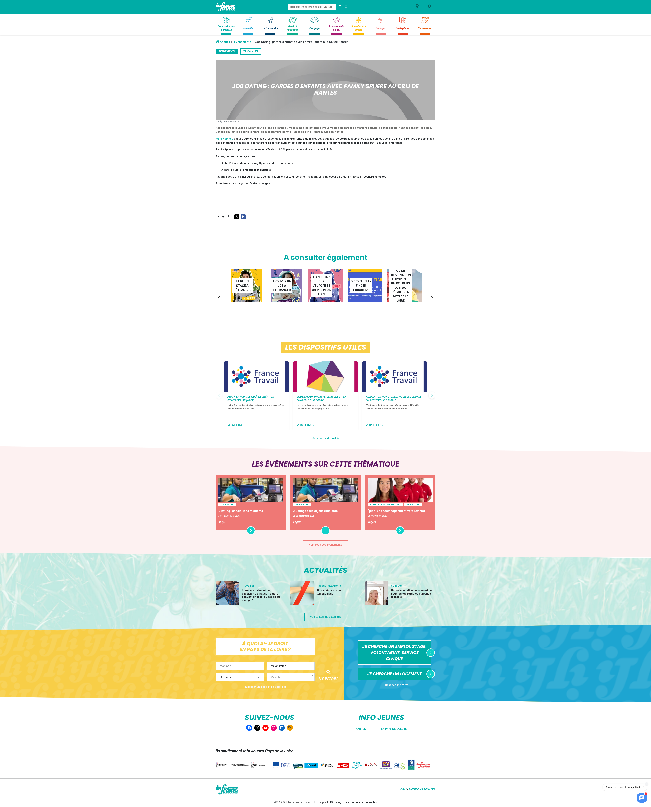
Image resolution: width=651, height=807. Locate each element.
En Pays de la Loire (394, 728)
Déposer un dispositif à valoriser (265, 686)
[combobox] (291, 677)
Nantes (361, 728)
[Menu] (405, 6)
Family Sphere (224, 138)
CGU (403, 789)
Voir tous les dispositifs (325, 438)
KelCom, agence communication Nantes (352, 802)
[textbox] (291, 677)
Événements (242, 42)
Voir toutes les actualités (325, 616)
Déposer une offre (396, 685)
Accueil (224, 42)
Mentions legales (422, 789)
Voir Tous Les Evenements (325, 544)
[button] (218, 298)
